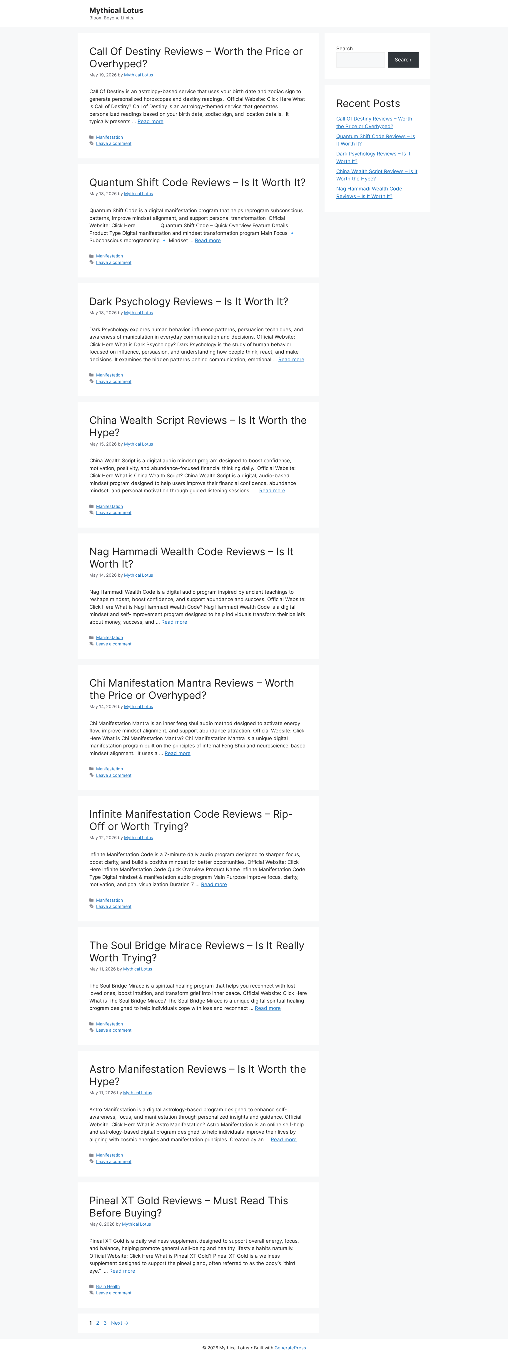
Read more (150, 121)
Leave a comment (113, 143)
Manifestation (109, 137)
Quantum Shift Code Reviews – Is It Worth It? (197, 182)
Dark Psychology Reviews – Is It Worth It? (188, 301)
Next (119, 1323)
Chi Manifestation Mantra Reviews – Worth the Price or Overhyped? (191, 689)
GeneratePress (290, 1348)
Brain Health (108, 1286)
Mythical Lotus (116, 10)
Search (344, 48)
